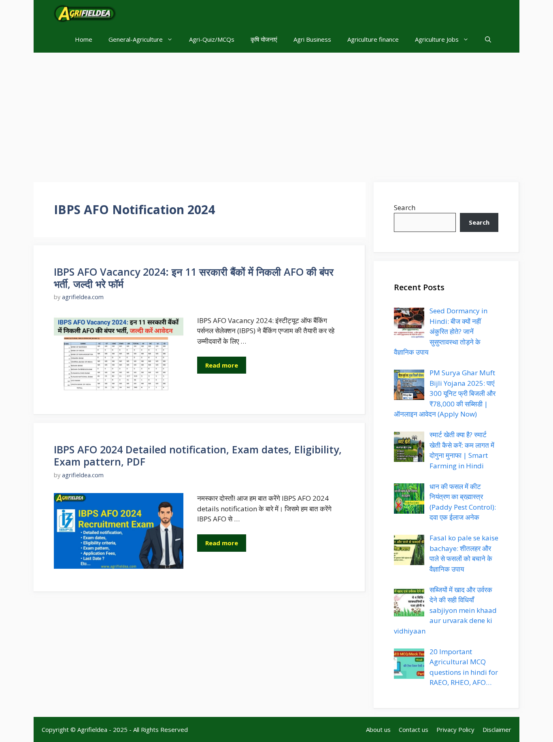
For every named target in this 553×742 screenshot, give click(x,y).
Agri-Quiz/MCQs (211, 39)
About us (378, 729)
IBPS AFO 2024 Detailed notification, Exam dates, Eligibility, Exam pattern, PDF (198, 455)
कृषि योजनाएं (264, 39)
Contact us (413, 729)
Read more (221, 365)
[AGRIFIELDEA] (85, 13)
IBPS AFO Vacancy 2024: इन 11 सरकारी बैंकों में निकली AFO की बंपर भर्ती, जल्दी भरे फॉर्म (194, 278)
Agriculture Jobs (437, 39)
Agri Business (312, 39)
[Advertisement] (276, 113)
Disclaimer (497, 729)
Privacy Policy (455, 729)
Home (83, 39)
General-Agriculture (135, 39)
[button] (488, 39)
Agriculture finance (373, 39)
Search (404, 207)
